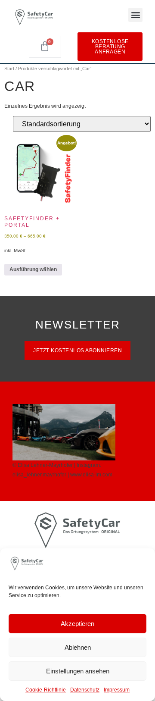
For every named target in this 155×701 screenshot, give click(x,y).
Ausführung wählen (33, 269)
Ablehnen (78, 647)
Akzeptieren (77, 623)
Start (9, 68)
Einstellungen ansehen (77, 671)
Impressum (117, 690)
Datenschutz (84, 690)
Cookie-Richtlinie (45, 690)
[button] (135, 15)
